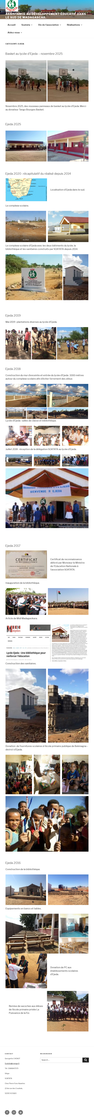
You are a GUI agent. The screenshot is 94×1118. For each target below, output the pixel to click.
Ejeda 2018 (13, 369)
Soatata (25, 24)
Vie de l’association (48, 24)
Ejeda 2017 (12, 545)
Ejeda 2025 (13, 124)
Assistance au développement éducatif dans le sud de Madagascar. (46, 15)
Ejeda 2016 (13, 863)
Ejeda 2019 (13, 315)
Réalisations (73, 24)
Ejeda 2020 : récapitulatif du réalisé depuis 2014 (38, 173)
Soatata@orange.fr (12, 1063)
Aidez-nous (14, 32)
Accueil (11, 24)
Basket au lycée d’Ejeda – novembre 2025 (34, 53)
